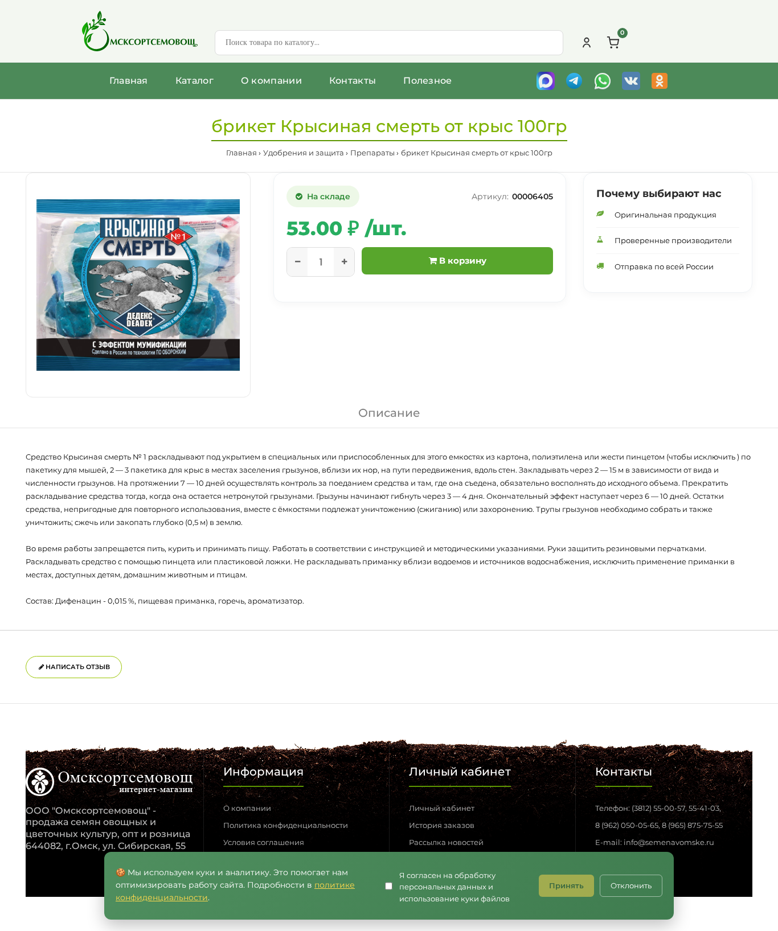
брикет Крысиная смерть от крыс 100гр (476, 152)
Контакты (352, 80)
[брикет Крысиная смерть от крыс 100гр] (138, 285)
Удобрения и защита (303, 152)
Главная (128, 80)
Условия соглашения (263, 842)
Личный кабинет (441, 808)
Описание (389, 413)
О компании (271, 80)
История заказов (441, 825)
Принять (566, 885)
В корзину (461, 260)
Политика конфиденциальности (285, 825)
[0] (613, 42)
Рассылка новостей (446, 842)
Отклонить (631, 885)
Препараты (372, 152)
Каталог (194, 80)
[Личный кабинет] (586, 42)
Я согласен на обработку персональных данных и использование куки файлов (454, 887)
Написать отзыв (77, 667)
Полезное (427, 80)
